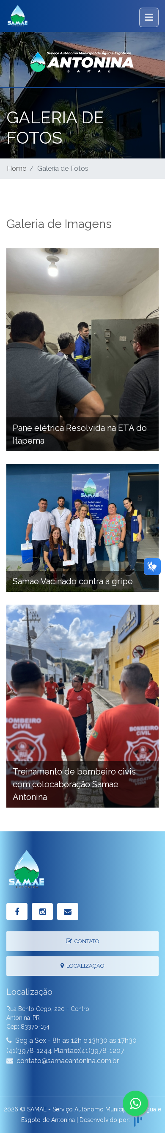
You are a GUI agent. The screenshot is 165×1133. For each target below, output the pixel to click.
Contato (85, 941)
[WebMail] (67, 911)
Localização (84, 966)
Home (16, 168)
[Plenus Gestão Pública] (138, 1119)
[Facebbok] (17, 911)
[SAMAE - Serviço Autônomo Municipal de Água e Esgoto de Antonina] (82, 60)
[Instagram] (42, 911)
